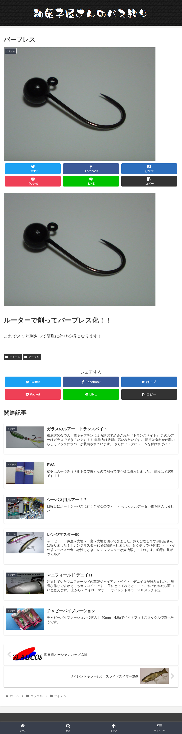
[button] (168, 513)
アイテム (14, 357)
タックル (34, 357)
